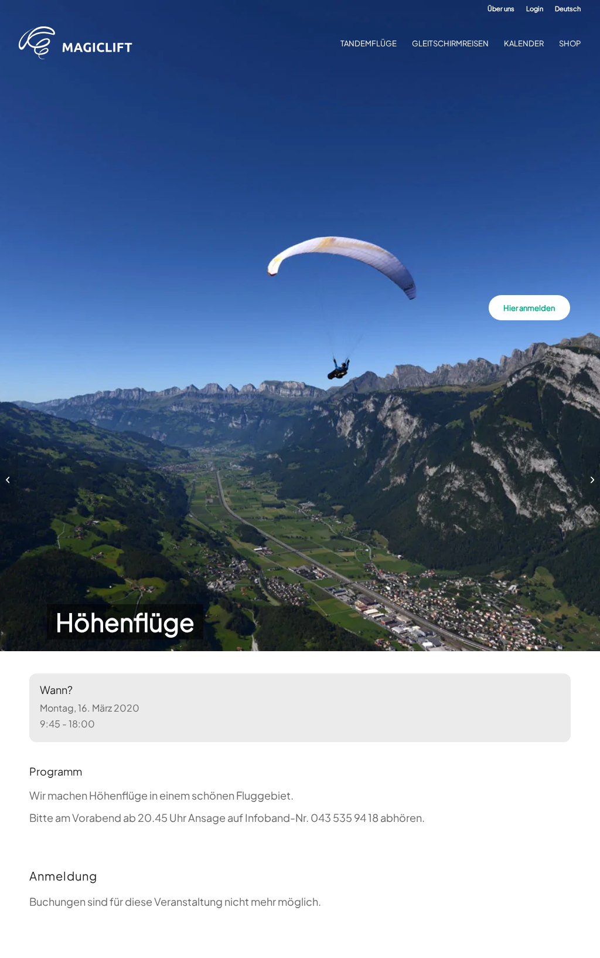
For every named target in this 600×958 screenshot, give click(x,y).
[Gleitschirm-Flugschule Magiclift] (79, 43)
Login (534, 8)
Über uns (501, 8)
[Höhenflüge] (9, 479)
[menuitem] (501, 9)
